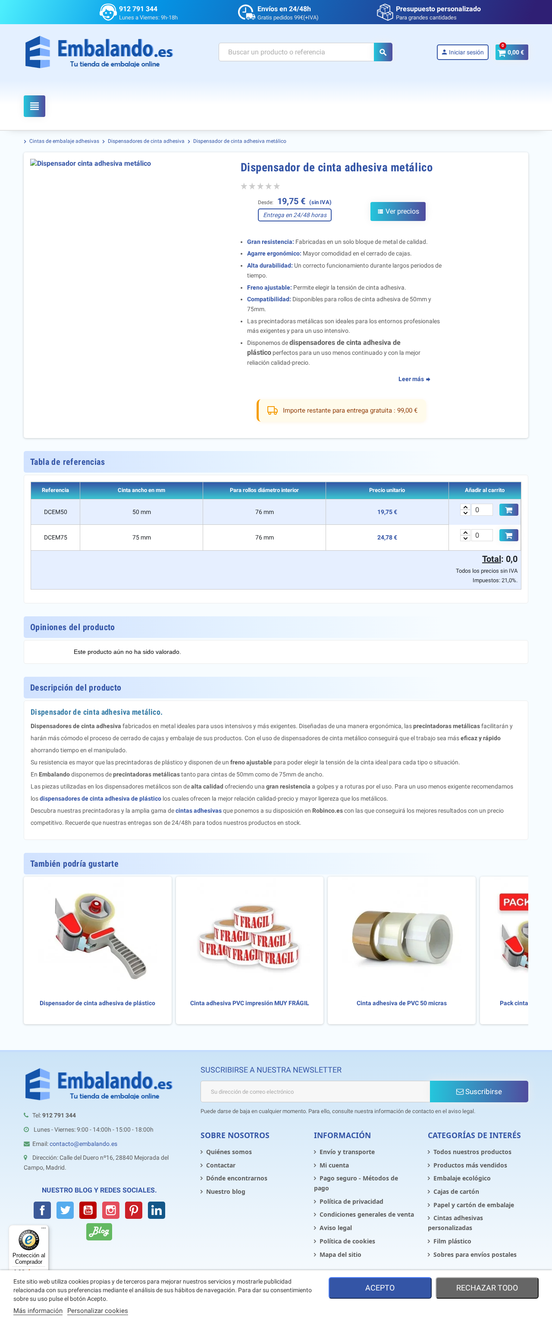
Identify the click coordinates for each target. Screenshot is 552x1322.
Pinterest (133, 1210)
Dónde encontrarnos (236, 1178)
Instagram (110, 1210)
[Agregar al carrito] (508, 510)
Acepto (380, 1287)
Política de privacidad (351, 1201)
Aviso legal (336, 1228)
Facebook (42, 1210)
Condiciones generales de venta (367, 1214)
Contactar (220, 1165)
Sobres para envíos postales (475, 1254)
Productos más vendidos (470, 1165)
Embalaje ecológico (462, 1178)
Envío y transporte (347, 1152)
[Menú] (43, 1230)
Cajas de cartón (456, 1191)
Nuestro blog (225, 1191)
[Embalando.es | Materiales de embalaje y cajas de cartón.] (99, 51)
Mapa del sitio (340, 1254)
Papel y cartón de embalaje (473, 1205)
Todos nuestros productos (472, 1152)
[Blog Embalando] (99, 1231)
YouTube (88, 1210)
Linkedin (156, 1210)
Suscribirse (483, 1091)
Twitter (65, 1210)
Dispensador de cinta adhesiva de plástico (97, 1003)
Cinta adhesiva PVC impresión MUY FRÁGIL (249, 1003)
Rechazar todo (487, 1287)
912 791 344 (138, 9)
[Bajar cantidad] (465, 513)
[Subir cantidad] (465, 507)
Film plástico (452, 1241)
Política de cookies (347, 1241)
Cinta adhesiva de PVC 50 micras (402, 1003)
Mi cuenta (334, 1165)
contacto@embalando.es (83, 1143)
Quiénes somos (229, 1152)
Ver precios (398, 211)
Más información (38, 1311)
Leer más (411, 378)
